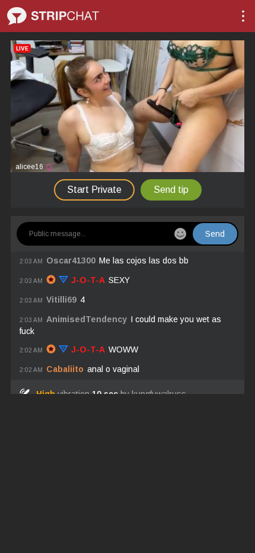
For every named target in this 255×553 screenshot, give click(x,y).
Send (215, 234)
